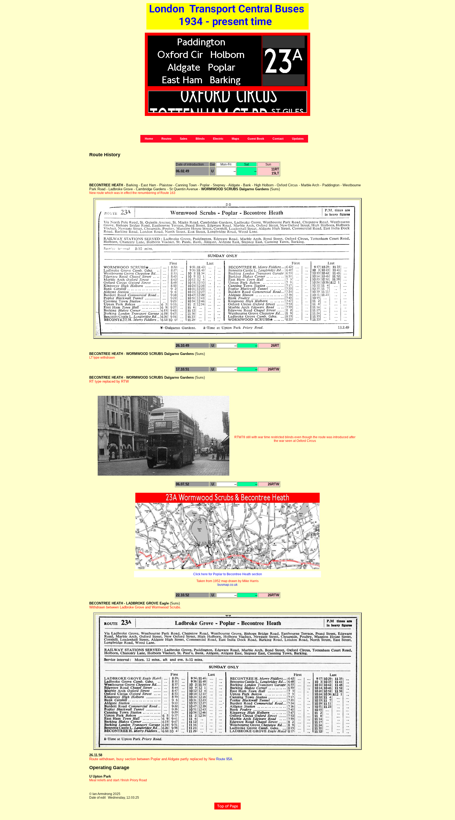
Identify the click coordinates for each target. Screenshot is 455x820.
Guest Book (256, 138)
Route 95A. (224, 759)
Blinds (200, 138)
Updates (298, 138)
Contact (278, 138)
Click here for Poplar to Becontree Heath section (227, 574)
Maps (235, 138)
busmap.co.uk (227, 585)
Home (149, 138)
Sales (183, 138)
